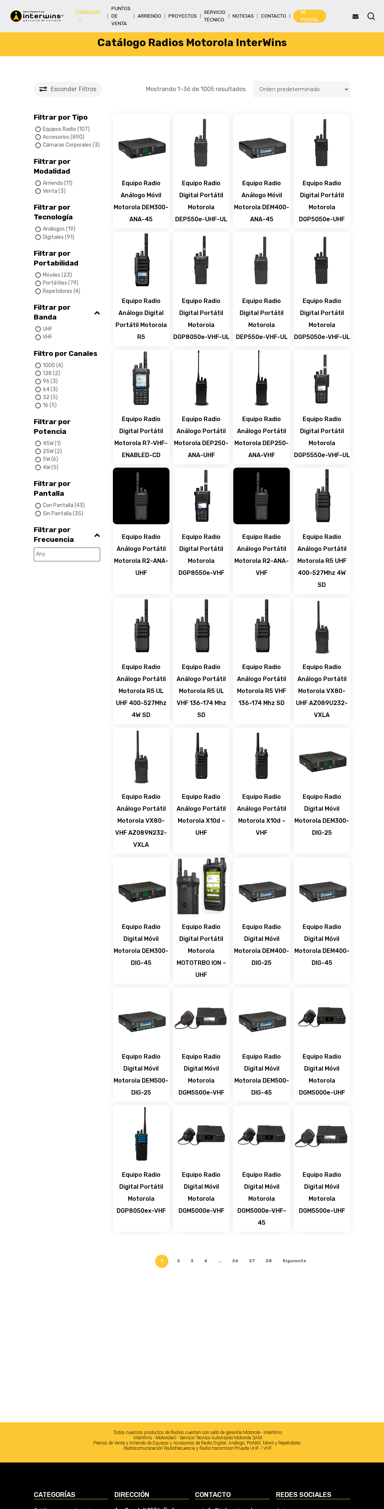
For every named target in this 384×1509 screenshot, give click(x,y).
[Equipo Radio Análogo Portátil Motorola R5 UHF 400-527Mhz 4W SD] (322, 496)
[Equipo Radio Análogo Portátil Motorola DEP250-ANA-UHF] (201, 378)
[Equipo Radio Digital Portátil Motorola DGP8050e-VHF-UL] (201, 260)
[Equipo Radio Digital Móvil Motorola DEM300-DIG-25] (322, 756)
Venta (50, 191)
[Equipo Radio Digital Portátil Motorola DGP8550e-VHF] (201, 496)
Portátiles (55, 283)
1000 (49, 365)
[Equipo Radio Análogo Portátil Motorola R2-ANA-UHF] (141, 496)
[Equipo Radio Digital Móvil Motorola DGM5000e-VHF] (201, 1134)
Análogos (54, 229)
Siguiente (294, 1260)
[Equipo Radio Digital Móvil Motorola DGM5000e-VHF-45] (261, 1134)
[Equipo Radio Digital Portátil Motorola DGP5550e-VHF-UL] (322, 378)
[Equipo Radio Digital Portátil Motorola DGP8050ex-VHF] (141, 1134)
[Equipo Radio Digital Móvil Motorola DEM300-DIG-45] (141, 886)
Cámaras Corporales (67, 145)
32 (46, 397)
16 (45, 405)
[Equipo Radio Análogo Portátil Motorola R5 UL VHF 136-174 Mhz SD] (201, 626)
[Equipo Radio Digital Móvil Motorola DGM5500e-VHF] (201, 1015)
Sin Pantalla (57, 513)
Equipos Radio (59, 129)
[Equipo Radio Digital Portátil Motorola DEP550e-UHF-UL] (201, 142)
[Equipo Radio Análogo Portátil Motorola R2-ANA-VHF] (261, 496)
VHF (47, 337)
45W (48, 443)
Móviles (51, 275)
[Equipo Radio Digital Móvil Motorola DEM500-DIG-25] (141, 1015)
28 (269, 1260)
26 (235, 1260)
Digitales (53, 237)
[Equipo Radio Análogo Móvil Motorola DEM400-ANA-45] (261, 142)
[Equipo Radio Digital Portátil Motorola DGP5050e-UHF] (322, 142)
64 (46, 389)
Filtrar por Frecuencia (54, 534)
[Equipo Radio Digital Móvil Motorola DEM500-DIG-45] (261, 1015)
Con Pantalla (58, 505)
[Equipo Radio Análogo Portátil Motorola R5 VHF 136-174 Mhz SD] (261, 626)
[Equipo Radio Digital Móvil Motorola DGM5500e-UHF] (322, 1134)
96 (46, 381)
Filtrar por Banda (52, 312)
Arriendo (53, 183)
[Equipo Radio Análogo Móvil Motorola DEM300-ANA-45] (141, 142)
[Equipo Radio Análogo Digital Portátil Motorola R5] (141, 260)
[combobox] (67, 554)
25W (48, 451)
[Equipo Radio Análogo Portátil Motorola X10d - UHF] (201, 756)
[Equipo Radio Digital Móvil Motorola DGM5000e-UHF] (322, 1015)
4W (46, 467)
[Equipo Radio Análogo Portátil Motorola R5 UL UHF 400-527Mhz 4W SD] (141, 626)
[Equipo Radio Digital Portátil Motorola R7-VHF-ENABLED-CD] (141, 378)
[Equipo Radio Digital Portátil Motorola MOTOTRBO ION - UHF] (201, 886)
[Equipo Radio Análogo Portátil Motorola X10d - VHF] (261, 756)
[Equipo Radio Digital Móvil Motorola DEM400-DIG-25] (261, 886)
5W (46, 459)
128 (47, 373)
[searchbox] (73, 554)
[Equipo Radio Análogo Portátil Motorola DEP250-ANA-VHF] (261, 378)
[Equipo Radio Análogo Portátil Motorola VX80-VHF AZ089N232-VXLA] (141, 756)
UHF (47, 329)
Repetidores (57, 291)
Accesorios (56, 137)
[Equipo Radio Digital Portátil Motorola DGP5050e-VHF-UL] (322, 260)
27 (252, 1260)
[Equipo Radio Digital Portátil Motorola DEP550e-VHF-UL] (261, 260)
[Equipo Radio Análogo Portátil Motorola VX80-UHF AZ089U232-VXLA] (322, 626)
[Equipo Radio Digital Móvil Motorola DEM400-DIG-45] (322, 886)
